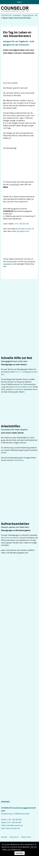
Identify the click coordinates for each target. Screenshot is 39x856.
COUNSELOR (6, 15)
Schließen (19, 853)
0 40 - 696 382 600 (22, 224)
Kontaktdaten (18, 389)
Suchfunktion (14, 184)
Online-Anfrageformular (23, 387)
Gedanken (17, 15)
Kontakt (4, 837)
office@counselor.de (26, 229)
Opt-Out (34, 847)
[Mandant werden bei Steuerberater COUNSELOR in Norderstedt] (19, 244)
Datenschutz (26, 837)
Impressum (14, 837)
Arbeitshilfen (19, 460)
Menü (19, 2)
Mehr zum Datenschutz (12, 849)
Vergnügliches (28, 15)
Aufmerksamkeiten (11, 538)
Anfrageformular (23, 231)
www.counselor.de (12, 828)
